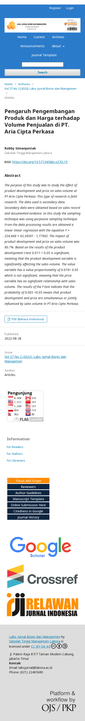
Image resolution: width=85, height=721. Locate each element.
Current (39, 37)
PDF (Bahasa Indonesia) (27, 319)
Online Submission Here (28, 505)
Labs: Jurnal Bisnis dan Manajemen (34, 637)
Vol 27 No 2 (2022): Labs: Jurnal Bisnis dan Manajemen (41, 88)
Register (55, 8)
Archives (58, 37)
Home (22, 37)
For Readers (15, 447)
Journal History (28, 517)
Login (70, 8)
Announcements (32, 46)
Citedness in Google (28, 511)
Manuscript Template (28, 499)
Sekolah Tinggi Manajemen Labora (34, 641)
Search (42, 72)
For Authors (15, 454)
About (57, 46)
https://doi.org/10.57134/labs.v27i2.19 (40, 162)
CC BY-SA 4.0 (40, 646)
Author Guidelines (28, 493)
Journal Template (44, 55)
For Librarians (16, 460)
